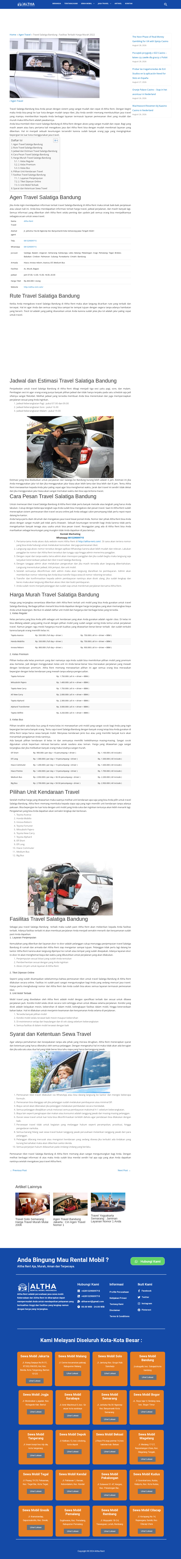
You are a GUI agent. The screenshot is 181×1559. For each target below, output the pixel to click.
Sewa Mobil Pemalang (72, 1512)
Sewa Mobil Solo (110, 1356)
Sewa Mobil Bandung (147, 1358)
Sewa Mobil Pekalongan (109, 1476)
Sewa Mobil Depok (72, 1434)
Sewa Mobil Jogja (35, 1394)
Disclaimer (115, 1310)
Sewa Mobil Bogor (147, 1394)
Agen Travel (17, 100)
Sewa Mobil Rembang (109, 1512)
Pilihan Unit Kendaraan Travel (28, 171)
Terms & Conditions (119, 1316)
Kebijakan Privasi (118, 1298)
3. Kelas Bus (24, 168)
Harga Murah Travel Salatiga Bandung (32, 157)
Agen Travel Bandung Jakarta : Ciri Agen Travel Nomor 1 (69, 1222)
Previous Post (18, 1170)
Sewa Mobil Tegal (35, 1474)
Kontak (129, 3)
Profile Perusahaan (119, 1292)
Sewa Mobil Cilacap (147, 1510)
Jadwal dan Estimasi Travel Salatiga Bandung (35, 151)
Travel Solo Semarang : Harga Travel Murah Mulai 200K (31, 1222)
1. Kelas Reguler (26, 161)
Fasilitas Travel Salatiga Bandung (29, 174)
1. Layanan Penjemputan (30, 178)
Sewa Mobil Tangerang (35, 1436)
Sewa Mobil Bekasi (109, 1434)
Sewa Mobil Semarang (109, 1396)
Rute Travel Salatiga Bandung (27, 147)
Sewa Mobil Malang (72, 1356)
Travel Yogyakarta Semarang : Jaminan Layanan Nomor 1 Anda (106, 1218)
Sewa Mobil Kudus (146, 1474)
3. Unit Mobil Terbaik (28, 184)
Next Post (124, 1170)
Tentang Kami (71, 3)
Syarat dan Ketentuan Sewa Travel (30, 188)
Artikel (118, 3)
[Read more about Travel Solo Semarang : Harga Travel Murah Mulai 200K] (32, 1203)
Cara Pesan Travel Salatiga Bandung (31, 154)
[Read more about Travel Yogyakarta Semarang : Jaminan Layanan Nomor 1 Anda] (108, 1201)
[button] (166, 4)
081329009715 (30, 240)
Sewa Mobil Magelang (146, 1436)
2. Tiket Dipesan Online (29, 181)
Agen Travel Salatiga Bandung (28, 144)
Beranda (56, 3)
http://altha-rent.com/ (33, 287)
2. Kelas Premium (27, 164)
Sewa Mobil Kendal (72, 1474)
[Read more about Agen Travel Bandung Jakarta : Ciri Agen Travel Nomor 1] (70, 1203)
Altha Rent (28, 221)
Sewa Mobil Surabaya (72, 1396)
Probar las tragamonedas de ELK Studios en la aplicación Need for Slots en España (149, 73)
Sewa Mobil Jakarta (34, 1356)
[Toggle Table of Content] (54, 140)
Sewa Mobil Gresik (35, 1510)
